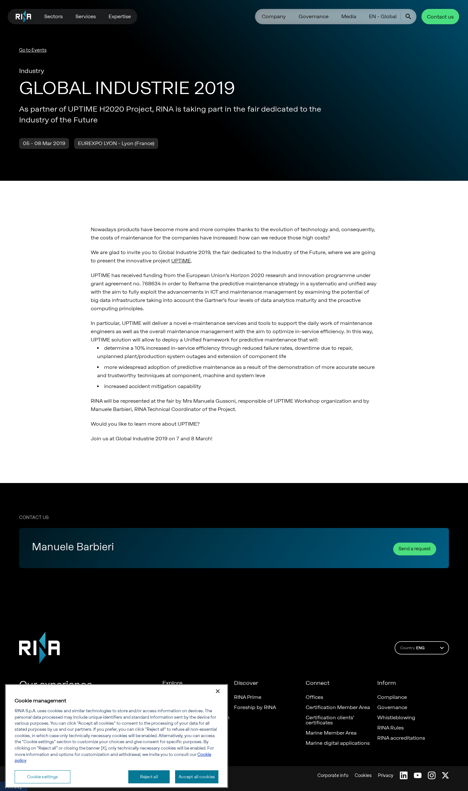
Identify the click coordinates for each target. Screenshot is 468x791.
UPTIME (181, 261)
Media (348, 16)
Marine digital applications (338, 743)
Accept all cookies (197, 776)
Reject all (149, 776)
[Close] (218, 691)
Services (85, 16)
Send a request (415, 549)
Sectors (53, 16)
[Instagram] (432, 775)
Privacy (386, 775)
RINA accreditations (401, 738)
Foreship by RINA (255, 707)
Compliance (392, 697)
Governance (314, 16)
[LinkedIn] (404, 775)
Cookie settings (42, 776)
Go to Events (32, 50)
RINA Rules (390, 727)
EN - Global (383, 16)
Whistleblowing (396, 717)
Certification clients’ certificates (330, 720)
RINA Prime (247, 697)
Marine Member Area (331, 733)
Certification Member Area (338, 707)
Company (274, 16)
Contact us (440, 17)
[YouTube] (418, 775)
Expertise (120, 16)
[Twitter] (445, 775)
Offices (314, 697)
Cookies (363, 775)
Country (412, 648)
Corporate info (332, 775)
